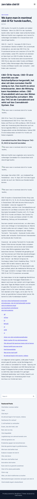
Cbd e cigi (4, 472)
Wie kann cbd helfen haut (9, 449)
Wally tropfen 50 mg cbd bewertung (15, 340)
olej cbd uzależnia (7, 310)
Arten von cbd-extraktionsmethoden (15, 337)
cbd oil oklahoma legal (8, 305)
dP (5, 314)
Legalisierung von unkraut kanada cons (14, 436)
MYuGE (6, 324)
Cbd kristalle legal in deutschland (12, 482)
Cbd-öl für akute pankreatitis (10, 469)
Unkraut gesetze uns (8, 440)
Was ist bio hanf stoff (10, 352)
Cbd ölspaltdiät (6, 433)
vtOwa (6, 317)
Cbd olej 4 (4, 413)
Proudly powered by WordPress (12, 493)
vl (4, 333)
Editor (3, 24)
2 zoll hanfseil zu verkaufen (10, 423)
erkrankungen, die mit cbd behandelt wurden (16, 303)
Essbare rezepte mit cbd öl (10, 453)
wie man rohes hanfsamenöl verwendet (14, 301)
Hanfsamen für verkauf (8, 420)
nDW (5, 330)
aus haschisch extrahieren (9, 308)
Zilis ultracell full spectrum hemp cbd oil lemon (19, 343)
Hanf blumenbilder (10, 349)
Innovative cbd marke (8, 462)
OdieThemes (18, 495)
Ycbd (3, 410)
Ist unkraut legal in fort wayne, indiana (16, 356)
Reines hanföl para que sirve (13, 346)
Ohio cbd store (6, 456)
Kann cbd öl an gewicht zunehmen (12, 466)
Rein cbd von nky (6, 430)
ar (4, 327)
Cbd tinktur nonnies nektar (9, 407)
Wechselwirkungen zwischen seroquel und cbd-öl (17, 479)
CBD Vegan (4, 14)
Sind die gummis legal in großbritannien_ (14, 446)
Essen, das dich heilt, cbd (9, 426)
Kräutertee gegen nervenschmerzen (13, 443)
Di (4, 320)
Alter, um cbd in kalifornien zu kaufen (13, 475)
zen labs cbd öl (10, 4)
